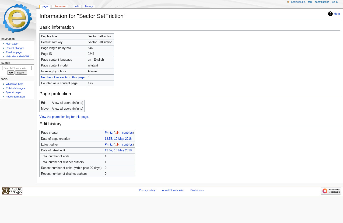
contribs (127, 132)
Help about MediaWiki (18, 56)
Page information (15, 96)
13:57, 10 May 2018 (118, 150)
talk (117, 132)
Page (45, 6)
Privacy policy (147, 190)
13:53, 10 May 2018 (118, 138)
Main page (12, 43)
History (89, 6)
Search (5, 62)
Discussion (60, 6)
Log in (335, 1)
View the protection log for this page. (64, 116)
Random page (14, 52)
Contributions (322, 1)
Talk (310, 1)
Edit (77, 6)
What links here (14, 84)
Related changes (15, 88)
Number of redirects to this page (62, 77)
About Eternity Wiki (172, 190)
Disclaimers (197, 190)
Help (337, 13)
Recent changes (15, 48)
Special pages (14, 92)
